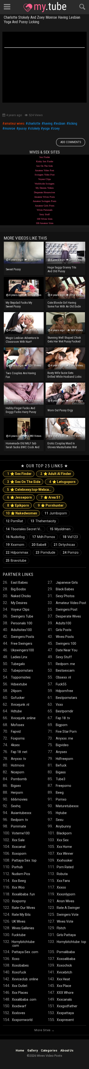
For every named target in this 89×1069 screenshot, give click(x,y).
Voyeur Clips (44, 179)
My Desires (19, 603)
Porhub (17, 867)
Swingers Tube (22, 616)
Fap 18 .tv (63, 718)
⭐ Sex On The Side (23, 482)
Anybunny (63, 826)
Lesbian (60, 124)
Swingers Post (66, 609)
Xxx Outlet (19, 986)
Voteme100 (21, 833)
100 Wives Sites (44, 219)
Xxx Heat (63, 979)
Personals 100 (21, 623)
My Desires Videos (45, 188)
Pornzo (71, 552)
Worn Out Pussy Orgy (60, 410)
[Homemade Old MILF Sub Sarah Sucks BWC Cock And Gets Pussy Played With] (24, 429)
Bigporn (61, 725)
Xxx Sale (18, 840)
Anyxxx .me (64, 738)
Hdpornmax (17, 552)
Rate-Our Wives (23, 908)
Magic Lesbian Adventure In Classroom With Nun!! (22, 339)
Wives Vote (65, 921)
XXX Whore (65, 993)
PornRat (14, 521)
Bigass (61, 772)
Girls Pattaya (66, 935)
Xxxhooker (65, 860)
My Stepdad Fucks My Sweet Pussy (19, 304)
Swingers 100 (66, 643)
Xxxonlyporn (66, 894)
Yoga (46, 129)
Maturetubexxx (67, 806)
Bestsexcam (65, 670)
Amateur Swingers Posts (44, 201)
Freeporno (63, 786)
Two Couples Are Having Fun (21, 375)
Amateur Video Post (44, 170)
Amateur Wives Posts (44, 197)
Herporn (17, 792)
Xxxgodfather (67, 1006)
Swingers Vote (68, 914)
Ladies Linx (19, 657)
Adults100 (63, 623)
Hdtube (16, 711)
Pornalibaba (66, 952)
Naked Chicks (21, 596)
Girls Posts (63, 630)
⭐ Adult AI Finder (55, 474)
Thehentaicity (43, 521)
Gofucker (18, 698)
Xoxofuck (19, 972)
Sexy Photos (65, 596)
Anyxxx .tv (18, 759)
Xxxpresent (65, 1020)
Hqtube (61, 813)
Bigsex (16, 786)
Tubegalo (18, 664)
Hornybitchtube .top (71, 942)
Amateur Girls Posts (44, 205)
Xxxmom (15, 545)
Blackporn (64, 833)
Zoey (56, 129)
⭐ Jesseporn (19, 497)
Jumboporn (55, 513)
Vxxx (59, 704)
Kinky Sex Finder (44, 161)
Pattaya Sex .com (25, 952)
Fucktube (19, 935)
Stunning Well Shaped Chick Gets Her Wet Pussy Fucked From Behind (64, 340)
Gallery (32, 1050)
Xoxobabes (20, 965)
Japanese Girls (67, 582)
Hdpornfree (64, 691)
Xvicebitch (64, 972)
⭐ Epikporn (18, 505)
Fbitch (61, 928)
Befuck (61, 765)
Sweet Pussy (13, 269)
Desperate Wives (68, 616)
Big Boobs (18, 589)
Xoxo (15, 959)
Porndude (45, 552)
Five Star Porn (66, 731)
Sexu (59, 820)
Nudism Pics (21, 874)
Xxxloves (18, 1013)
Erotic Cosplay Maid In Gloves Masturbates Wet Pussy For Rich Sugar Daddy (64, 446)
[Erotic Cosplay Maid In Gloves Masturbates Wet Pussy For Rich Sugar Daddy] (65, 429)
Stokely (35, 129)
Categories (49, 1050)
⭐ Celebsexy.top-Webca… (29, 489)
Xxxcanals (64, 999)
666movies (19, 799)
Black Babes (65, 589)
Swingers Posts (22, 637)
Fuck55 (61, 684)
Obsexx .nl (63, 677)
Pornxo (61, 799)
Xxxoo (61, 887)
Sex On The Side (44, 166)
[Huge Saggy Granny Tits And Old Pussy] (65, 253)
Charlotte (34, 124)
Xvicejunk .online (23, 718)
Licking (73, 124)
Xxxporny (19, 901)
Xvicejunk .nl (20, 704)
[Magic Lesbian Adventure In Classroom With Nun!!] (24, 323)
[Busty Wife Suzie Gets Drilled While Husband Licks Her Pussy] (65, 358)
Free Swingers (21, 643)
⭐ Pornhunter (51, 505)
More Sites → (44, 1030)
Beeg (60, 792)
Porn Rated (65, 867)
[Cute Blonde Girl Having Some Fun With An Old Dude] (65, 288)
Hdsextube (19, 684)
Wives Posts (65, 637)
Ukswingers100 (22, 650)
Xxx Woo (18, 887)
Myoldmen (60, 529)
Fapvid (16, 731)
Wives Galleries (23, 928)
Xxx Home (64, 847)
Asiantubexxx (21, 813)
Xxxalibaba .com (24, 999)
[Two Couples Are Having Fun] (24, 358)
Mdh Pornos (43, 537)
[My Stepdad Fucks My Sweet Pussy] (24, 288)
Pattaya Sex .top (24, 860)
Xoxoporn (19, 853)
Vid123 (70, 537)
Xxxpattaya (65, 1013)
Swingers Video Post (45, 174)
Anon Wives (65, 901)
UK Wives (18, 921)
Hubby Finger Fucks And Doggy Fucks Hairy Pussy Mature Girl (21, 410)
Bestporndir (64, 711)
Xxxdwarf (19, 1006)
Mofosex (17, 725)
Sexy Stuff (44, 214)
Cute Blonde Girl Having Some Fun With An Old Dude (64, 304)
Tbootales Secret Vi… (24, 529)
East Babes (19, 582)
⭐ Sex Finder (19, 474)
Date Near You (66, 650)
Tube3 (60, 779)
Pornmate (18, 826)
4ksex (15, 745)
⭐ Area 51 (50, 497)
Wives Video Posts (45, 7)
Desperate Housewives (44, 192)
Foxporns (18, 738)
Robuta (62, 874)
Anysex (61, 752)
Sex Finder (44, 157)
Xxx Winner (65, 853)
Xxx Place (64, 986)
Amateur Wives (14, 124)
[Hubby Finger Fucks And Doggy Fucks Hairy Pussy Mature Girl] (24, 394)
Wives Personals (44, 210)
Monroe (10, 129)
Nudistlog (15, 537)
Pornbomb (19, 779)
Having (48, 124)
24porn (16, 691)
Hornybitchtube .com (23, 943)
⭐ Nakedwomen (21, 513)
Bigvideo (62, 745)
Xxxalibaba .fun (23, 894)
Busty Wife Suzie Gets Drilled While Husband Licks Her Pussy (64, 375)
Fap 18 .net (19, 752)
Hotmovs (17, 765)
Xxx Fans (63, 881)
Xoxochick (64, 965)
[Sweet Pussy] (24, 253)
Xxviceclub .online (25, 979)
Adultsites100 (21, 630)
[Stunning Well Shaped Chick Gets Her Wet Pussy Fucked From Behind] (65, 323)
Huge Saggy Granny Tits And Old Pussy (61, 269)
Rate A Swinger (68, 908)
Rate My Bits (21, 914)
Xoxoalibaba (66, 959)
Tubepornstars (22, 670)
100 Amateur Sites (44, 223)
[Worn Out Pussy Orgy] (65, 394)
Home (20, 1050)
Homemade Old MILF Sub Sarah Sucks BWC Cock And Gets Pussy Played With (22, 446)
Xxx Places (20, 993)
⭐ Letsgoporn (62, 482)
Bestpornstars (66, 698)
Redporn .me (65, 664)
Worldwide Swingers (44, 183)
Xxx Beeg (19, 881)
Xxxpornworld (22, 1020)
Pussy (23, 129)
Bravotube (16, 560)
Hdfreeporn (64, 759)
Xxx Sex (63, 840)
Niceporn (17, 772)
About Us (66, 1050)
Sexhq (15, 806)
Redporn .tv (19, 820)
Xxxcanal (18, 847)
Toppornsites (21, 677)
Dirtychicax (64, 545)
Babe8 (39, 545)
